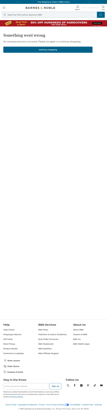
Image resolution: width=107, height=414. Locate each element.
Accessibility (75, 405)
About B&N (78, 330)
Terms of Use (10, 405)
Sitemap (98, 405)
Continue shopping (48, 50)
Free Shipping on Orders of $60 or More (54, 2)
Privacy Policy (16, 397)
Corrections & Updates (13, 353)
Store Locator (13, 360)
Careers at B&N (80, 334)
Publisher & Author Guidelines (52, 334)
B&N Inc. (77, 339)
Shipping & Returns (12, 334)
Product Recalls (10, 349)
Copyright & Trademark (27, 405)
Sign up (55, 386)
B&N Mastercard (45, 344)
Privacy (42, 405)
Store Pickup (9, 344)
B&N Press (43, 330)
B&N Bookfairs (45, 349)
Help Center (8, 330)
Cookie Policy (87, 405)
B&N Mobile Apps (81, 344)
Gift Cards (8, 339)
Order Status (13, 366)
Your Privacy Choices (55, 405)
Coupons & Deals (15, 372)
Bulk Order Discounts (48, 339)
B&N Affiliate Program (48, 353)
